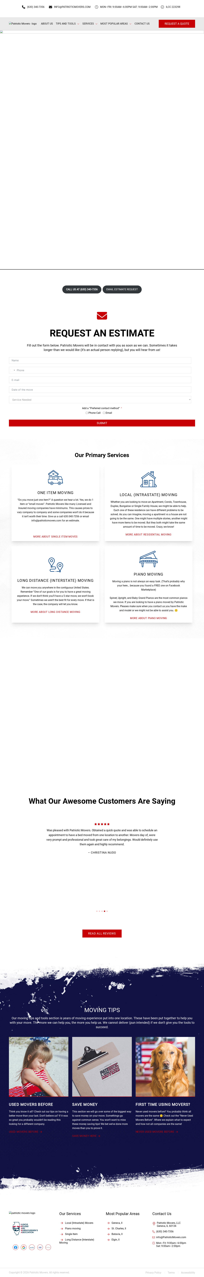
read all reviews (102, 933)
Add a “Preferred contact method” (101, 408)
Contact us (142, 23)
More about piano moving (148, 618)
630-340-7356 (71, 516)
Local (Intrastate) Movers (79, 1222)
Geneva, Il (117, 1222)
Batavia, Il (117, 1234)
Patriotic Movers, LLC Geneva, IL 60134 (169, 1224)
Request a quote (177, 23)
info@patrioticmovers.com (46, 520)
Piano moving (73, 1228)
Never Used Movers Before (155, 1131)
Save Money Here (84, 1135)
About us (47, 23)
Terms (173, 1272)
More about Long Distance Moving (55, 611)
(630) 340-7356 (165, 1231)
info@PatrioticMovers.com (171, 1237)
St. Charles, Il (119, 1228)
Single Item (71, 1234)
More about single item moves (55, 536)
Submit (102, 423)
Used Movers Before (23, 1131)
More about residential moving (148, 534)
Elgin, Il (116, 1239)
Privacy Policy (155, 1272)
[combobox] (12, 370)
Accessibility (188, 1272)
